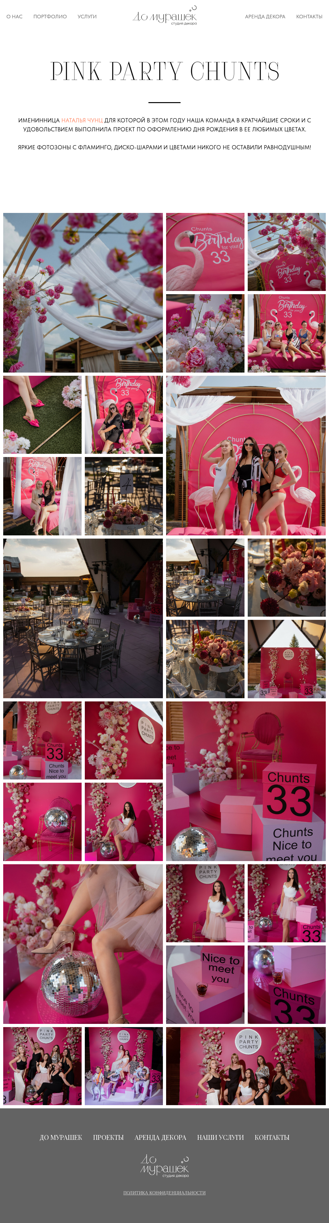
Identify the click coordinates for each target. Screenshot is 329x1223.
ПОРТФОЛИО (50, 16)
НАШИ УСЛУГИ (220, 1137)
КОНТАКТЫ (309, 16)
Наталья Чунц (82, 120)
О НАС (14, 16)
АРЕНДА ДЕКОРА (265, 16)
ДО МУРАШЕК (61, 1137)
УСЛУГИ (87, 16)
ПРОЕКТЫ (108, 1137)
